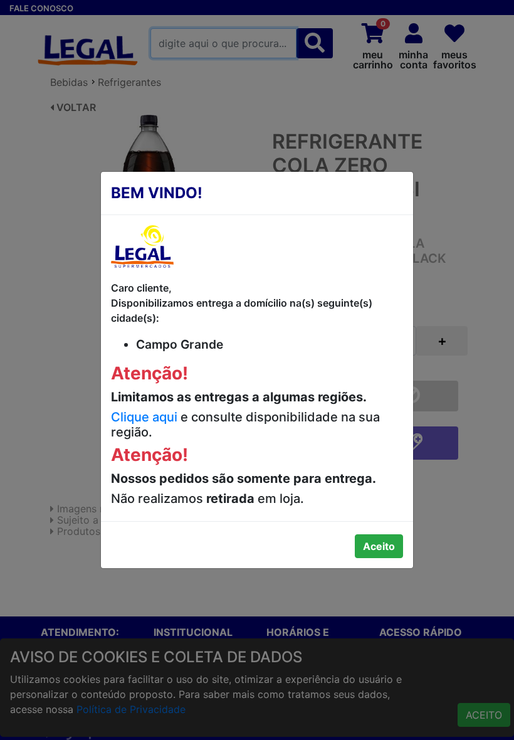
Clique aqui (144, 417)
